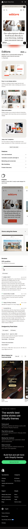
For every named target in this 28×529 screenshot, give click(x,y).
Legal (15, 499)
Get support (5, 330)
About (15, 494)
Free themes (17, 480)
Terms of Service (6, 513)
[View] (12, 243)
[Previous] (22, 231)
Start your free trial (14, 462)
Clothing (4, 478)
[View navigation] (25, 2)
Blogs (3, 501)
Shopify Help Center (6, 494)
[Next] (25, 231)
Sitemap (4, 522)
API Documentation (6, 496)
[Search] (22, 2)
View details (5, 339)
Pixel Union (5, 58)
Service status (17, 501)
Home (3, 485)
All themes (13, 330)
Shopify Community (6, 499)
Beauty (3, 480)
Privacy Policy (5, 516)
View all (17, 356)
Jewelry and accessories (7, 483)
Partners (16, 496)
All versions (11, 339)
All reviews (5, 273)
